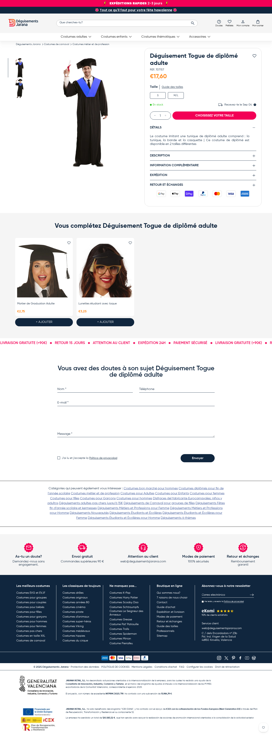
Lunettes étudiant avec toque (97, 303)
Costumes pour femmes (207, 493)
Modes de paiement (169, 616)
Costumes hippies (74, 635)
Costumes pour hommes (134, 498)
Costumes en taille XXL (30, 635)
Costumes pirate (73, 612)
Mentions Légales (142, 667)
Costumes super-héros (77, 621)
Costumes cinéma (74, 607)
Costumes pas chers (29, 631)
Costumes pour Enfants (172, 493)
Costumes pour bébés (30, 607)
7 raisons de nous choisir (172, 597)
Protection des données (85, 667)
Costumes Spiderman (123, 633)
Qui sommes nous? (168, 592)
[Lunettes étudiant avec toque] (105, 271)
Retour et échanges (169, 621)
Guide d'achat (166, 607)
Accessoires (197, 36)
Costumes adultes (74, 36)
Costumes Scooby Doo (124, 602)
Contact (162, 602)
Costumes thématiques (158, 36)
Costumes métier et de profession (90, 44)
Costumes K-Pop (120, 592)
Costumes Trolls (119, 629)
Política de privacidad (103, 458)
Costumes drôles (73, 592)
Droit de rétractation (227, 667)
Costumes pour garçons (31, 616)
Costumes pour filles (64, 498)
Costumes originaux (75, 597)
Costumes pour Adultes (137, 493)
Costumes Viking (73, 626)
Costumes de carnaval (56, 44)
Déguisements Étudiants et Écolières (136, 513)
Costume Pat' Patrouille (124, 624)
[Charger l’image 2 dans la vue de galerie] (19, 88)
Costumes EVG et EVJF (30, 592)
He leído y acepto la (224, 601)
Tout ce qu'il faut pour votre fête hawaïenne (136, 10)
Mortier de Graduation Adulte (36, 303)
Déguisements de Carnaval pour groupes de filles (159, 503)
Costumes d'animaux (76, 616)
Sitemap (162, 635)
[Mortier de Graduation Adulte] (44, 271)
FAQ (181, 667)
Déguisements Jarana (28, 44)
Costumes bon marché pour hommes (151, 488)
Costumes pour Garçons (98, 498)
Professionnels (165, 631)
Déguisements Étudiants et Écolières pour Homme (124, 518)
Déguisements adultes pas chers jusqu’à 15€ (91, 503)
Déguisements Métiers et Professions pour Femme (133, 508)
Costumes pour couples (31, 602)
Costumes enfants (114, 36)
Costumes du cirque (75, 640)
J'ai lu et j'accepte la (89, 458)
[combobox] (127, 23)
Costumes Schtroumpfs (124, 607)
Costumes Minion (120, 638)
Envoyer (197, 458)
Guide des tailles (172, 87)
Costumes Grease (121, 619)
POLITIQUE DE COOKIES (115, 667)
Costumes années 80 (76, 602)
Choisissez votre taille (214, 115)
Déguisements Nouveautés (89, 513)
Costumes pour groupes (31, 597)
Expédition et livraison (170, 612)
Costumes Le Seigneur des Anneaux (126, 613)
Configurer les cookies (200, 667)
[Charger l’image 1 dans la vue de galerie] (19, 67)
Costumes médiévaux (76, 631)
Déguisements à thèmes (178, 518)
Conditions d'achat (166, 667)
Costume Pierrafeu (121, 643)
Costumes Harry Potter (124, 597)
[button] (257, 23)
